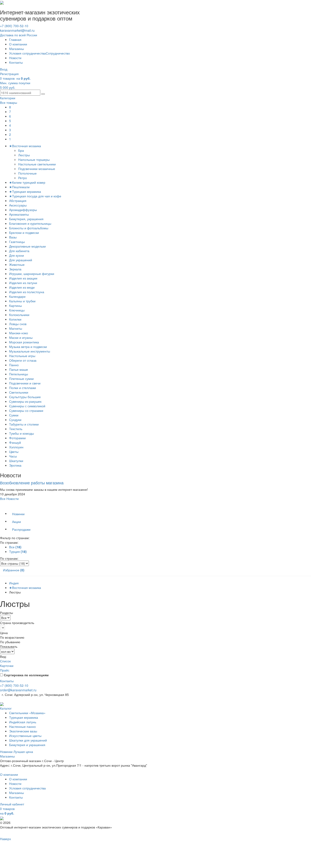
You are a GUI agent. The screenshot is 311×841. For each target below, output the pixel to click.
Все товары (8, 102)
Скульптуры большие (25, 396)
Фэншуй (15, 442)
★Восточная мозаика (25, 146)
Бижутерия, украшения (26, 219)
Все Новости (9, 498)
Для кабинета (19, 250)
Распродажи (21, 529)
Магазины (16, 48)
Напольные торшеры (34, 159)
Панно (14, 365)
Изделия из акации (23, 278)
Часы (13, 456)
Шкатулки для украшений (28, 740)
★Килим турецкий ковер (27, 182)
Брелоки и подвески (24, 232)
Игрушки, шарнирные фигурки (31, 273)
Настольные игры (22, 355)
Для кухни (16, 255)
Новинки (18, 514)
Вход (3, 69)
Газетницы (17, 241)
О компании (18, 44)
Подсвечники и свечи (25, 383)
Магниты (15, 328)
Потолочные (28, 173)
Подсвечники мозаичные (37, 168)
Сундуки (15, 419)
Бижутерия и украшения (27, 744)
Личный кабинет (12, 804)
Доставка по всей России (18, 35)
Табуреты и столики (24, 424)
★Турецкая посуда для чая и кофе (35, 196)
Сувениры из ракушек (25, 401)
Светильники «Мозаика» (27, 712)
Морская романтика (24, 342)
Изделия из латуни (23, 282)
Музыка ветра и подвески (28, 346)
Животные (17, 264)
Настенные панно (22, 726)
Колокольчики (19, 314)
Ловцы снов (17, 323)
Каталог (6, 708)
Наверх (5, 838)
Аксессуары (18, 205)
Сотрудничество (58, 53)
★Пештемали (19, 187)
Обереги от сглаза (22, 360)
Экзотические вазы (23, 731)
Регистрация (9, 73)
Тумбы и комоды (21, 433)
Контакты (16, 62)
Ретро (23, 177)
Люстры (24, 155)
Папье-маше (18, 369)
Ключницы (17, 310)
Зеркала (15, 269)
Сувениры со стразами (26, 410)
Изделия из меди (22, 287)
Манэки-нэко (18, 333)
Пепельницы (18, 374)
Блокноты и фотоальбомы (28, 228)
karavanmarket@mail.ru (17, 30)
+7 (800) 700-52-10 (14, 26)
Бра (21, 150)
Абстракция (17, 200)
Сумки (13, 415)
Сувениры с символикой (27, 406)
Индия (14, 583)
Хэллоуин (16, 447)
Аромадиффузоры (23, 209)
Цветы (13, 451)
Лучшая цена (23, 751)
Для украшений (20, 260)
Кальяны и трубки (22, 301)
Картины (15, 305)
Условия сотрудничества (27, 53)
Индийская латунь (22, 722)
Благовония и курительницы (30, 223)
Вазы (13, 237)
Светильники (18, 392)
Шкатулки (16, 460)
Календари (17, 296)
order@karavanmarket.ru (18, 690)
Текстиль (15, 428)
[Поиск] (43, 94)
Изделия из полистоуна (26, 292)
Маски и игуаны (21, 337)
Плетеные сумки (21, 378)
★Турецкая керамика (25, 191)
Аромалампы (19, 214)
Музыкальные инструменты (29, 351)
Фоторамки (17, 438)
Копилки (15, 319)
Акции (16, 521)
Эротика (15, 465)
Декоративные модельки (27, 246)
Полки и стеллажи (22, 387)
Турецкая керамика (23, 717)
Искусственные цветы (25, 735)
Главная (15, 39)
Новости (15, 57)
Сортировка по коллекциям (26, 675)
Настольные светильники (37, 164)
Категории (7, 98)
